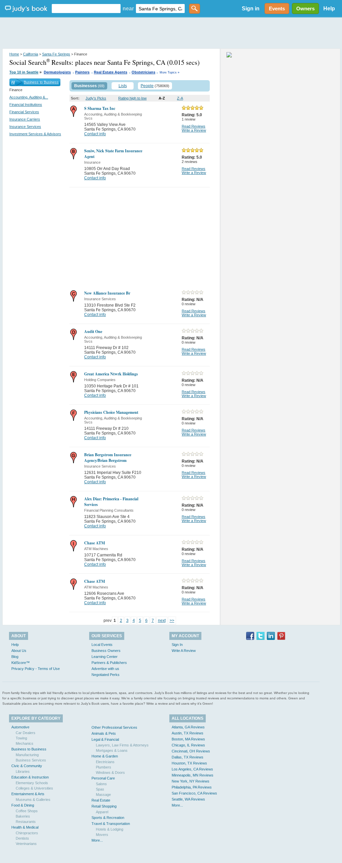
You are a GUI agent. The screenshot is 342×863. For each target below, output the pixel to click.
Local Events (102, 645)
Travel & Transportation (111, 824)
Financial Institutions (25, 105)
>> (172, 620)
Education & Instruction (30, 777)
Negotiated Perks (106, 675)
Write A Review (184, 651)
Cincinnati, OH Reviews (191, 751)
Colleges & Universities (34, 788)
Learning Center (105, 657)
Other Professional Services (114, 727)
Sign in (251, 8)
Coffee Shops (27, 811)
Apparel (102, 812)
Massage (103, 795)
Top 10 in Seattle (23, 72)
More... (97, 840)
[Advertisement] (171, 33)
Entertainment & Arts (27, 794)
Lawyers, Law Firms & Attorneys (122, 745)
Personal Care (103, 778)
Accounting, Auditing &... (28, 97)
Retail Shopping (104, 806)
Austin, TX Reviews (187, 733)
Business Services (31, 760)
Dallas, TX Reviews (187, 757)
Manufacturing (27, 755)
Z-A (180, 98)
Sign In (177, 645)
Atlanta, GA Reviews (188, 727)
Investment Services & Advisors (35, 134)
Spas (100, 789)
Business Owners (106, 651)
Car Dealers (25, 733)
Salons (101, 784)
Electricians (105, 762)
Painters (82, 72)
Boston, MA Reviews (188, 739)
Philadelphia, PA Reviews (192, 787)
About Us (18, 651)
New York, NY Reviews (190, 781)
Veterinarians (26, 844)
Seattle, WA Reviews (188, 799)
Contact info (95, 134)
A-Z (162, 98)
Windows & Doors (110, 772)
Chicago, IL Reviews (188, 745)
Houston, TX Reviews (189, 763)
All (13, 82)
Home (14, 54)
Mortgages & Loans (112, 750)
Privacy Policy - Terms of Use (35, 669)
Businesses (85, 85)
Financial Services (24, 112)
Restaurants (26, 822)
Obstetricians (143, 72)
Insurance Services (25, 127)
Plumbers (103, 767)
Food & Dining (22, 805)
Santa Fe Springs (56, 54)
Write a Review (194, 130)
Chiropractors (27, 833)
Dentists (22, 838)
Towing (21, 738)
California (30, 54)
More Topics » (169, 72)
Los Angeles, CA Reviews (192, 769)
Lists (123, 85)
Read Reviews (193, 126)
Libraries (23, 771)
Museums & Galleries (33, 800)
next (162, 620)
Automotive (20, 727)
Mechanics (24, 743)
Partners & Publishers (109, 663)
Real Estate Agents (110, 72)
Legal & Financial (105, 739)
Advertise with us (105, 669)
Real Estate (101, 800)
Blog (14, 657)
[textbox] (86, 8)
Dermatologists (57, 72)
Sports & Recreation (108, 818)
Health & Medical (24, 827)
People (147, 85)
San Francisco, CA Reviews (194, 793)
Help (329, 8)
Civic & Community (26, 766)
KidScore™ (20, 663)
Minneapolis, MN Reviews (192, 775)
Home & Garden (105, 756)
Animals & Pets (104, 733)
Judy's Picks (96, 98)
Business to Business (41, 82)
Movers (102, 835)
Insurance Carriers (24, 119)
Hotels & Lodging (109, 829)
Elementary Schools (32, 783)
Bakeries (23, 816)
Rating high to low (132, 98)
